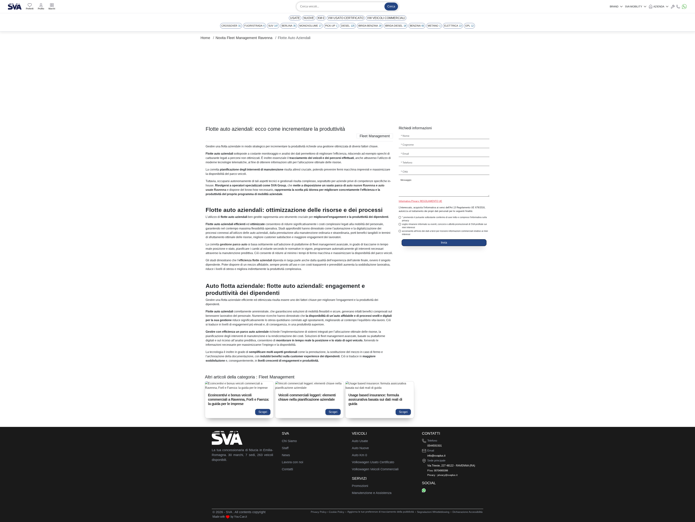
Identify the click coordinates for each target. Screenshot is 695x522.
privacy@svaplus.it (447, 475)
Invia (444, 242)
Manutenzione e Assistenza (371, 493)
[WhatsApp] (424, 490)
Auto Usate (360, 441)
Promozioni (360, 486)
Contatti (287, 469)
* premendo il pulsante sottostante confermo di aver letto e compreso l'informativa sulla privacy (444, 219)
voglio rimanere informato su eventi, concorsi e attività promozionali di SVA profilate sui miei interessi (444, 226)
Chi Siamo (289, 441)
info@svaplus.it (436, 455)
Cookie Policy (336, 511)
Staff (285, 448)
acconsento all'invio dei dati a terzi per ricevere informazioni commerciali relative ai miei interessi (445, 233)
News (286, 455)
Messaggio (406, 180)
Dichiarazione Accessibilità (467, 511)
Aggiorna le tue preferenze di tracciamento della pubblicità (380, 511)
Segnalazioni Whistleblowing (433, 511)
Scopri (262, 412)
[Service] (673, 6)
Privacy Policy (319, 511)
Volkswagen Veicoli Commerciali (375, 469)
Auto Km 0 (359, 455)
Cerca (391, 6)
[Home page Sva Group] (15, 6)
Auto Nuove (360, 448)
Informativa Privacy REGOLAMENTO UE (420, 201)
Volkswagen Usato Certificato (373, 462)
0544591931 (434, 445)
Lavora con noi (292, 462)
